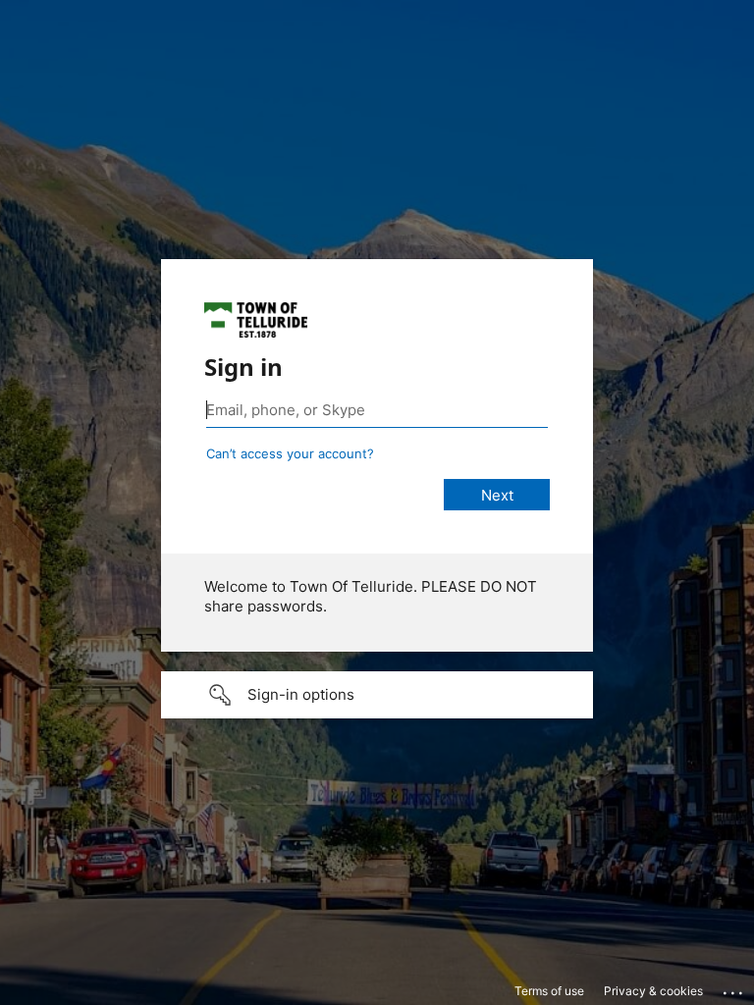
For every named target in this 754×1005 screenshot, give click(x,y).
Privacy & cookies (653, 990)
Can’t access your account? (290, 453)
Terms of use (549, 990)
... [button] (734, 988)
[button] (377, 694)
